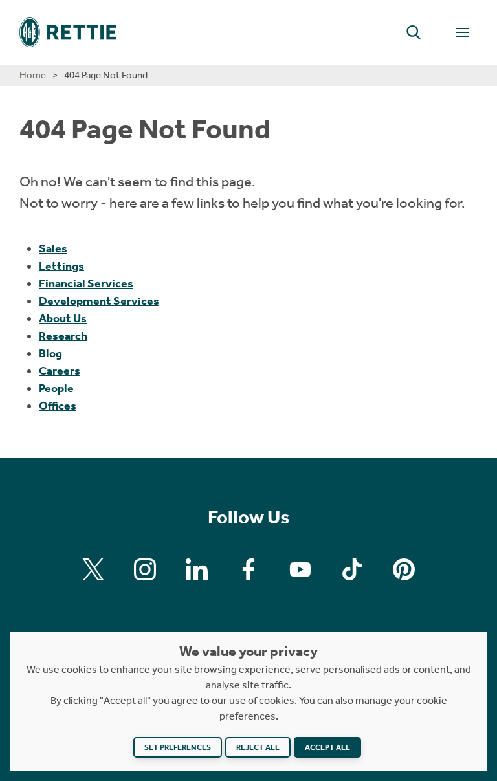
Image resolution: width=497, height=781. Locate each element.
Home (32, 75)
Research (63, 336)
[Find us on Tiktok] (352, 569)
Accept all (327, 747)
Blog (50, 353)
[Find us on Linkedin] (197, 569)
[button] (413, 32)
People (56, 388)
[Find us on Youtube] (300, 569)
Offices (57, 406)
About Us (63, 318)
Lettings (61, 266)
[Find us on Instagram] (145, 569)
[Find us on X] (93, 569)
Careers (59, 371)
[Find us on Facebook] (248, 569)
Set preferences (177, 747)
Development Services (99, 301)
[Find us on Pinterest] (404, 569)
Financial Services (86, 283)
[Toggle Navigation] (463, 32)
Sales (53, 248)
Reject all (258, 747)
